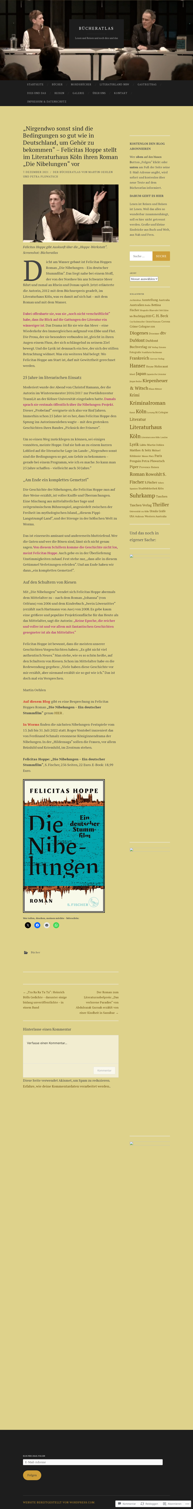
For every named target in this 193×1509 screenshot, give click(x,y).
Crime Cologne (140, 326)
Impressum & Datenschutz (47, 101)
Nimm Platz (148, 456)
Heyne (150, 366)
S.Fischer (151, 482)
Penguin (135, 461)
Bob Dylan (163, 310)
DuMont (137, 340)
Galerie (78, 93)
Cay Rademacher (137, 321)
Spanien (134, 488)
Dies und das (36, 93)
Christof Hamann (153, 321)
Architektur (135, 300)
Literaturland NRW (114, 84)
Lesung (151, 412)
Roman (137, 474)
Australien (137, 305)
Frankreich (139, 358)
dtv (163, 333)
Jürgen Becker (136, 381)
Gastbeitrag (147, 84)
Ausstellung (150, 300)
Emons (162, 347)
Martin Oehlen (155, 445)
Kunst (132, 412)
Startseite (35, 84)
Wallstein (139, 516)
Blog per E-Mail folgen (34, 1456)
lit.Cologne (161, 412)
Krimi (135, 395)
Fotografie (135, 352)
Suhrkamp (142, 495)
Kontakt (120, 93)
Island (132, 374)
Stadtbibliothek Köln (151, 488)
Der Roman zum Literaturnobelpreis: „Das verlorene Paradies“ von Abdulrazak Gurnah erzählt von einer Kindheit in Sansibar (97, 1002)
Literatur (138, 419)
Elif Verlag (153, 347)
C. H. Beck (160, 315)
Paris (158, 456)
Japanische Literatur (156, 374)
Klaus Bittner (155, 388)
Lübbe (143, 445)
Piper (134, 466)
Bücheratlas (96, 28)
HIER (58, 713)
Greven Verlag (157, 358)
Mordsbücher (81, 84)
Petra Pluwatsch (153, 461)
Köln (141, 411)
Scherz (161, 482)
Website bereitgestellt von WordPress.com (59, 1502)
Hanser (137, 365)
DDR (153, 326)
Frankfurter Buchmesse (152, 352)
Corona (165, 321)
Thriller (160, 504)
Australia (164, 300)
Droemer (154, 333)
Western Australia (155, 516)
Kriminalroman (147, 402)
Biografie (144, 310)
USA (132, 516)
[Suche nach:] (150, 256)
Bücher (57, 84)
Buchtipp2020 (142, 316)
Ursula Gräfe (158, 511)
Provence (144, 467)
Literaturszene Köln (150, 437)
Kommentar (104, 1070)
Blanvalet (154, 310)
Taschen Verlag (141, 505)
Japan (141, 373)
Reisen (59, 93)
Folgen (32, 1475)
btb (131, 316)
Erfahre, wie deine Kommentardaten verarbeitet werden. (66, 1086)
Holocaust (161, 366)
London (164, 437)
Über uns (99, 93)
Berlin (148, 305)
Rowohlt (154, 474)
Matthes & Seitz (140, 450)
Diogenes (139, 333)
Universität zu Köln (139, 511)
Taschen (161, 496)
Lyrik (134, 444)
